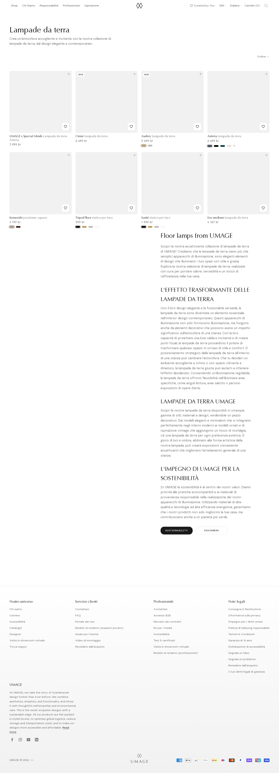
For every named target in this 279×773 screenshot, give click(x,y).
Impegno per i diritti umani (245, 621)
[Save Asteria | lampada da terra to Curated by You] (263, 127)
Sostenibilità (17, 621)
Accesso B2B (162, 615)
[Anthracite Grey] (209, 146)
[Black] (216, 146)
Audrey (158, 136)
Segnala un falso (238, 653)
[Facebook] (11, 740)
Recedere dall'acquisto (90, 646)
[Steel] (150, 145)
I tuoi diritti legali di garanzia (246, 672)
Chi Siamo (28, 6)
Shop (14, 6)
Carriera (14, 615)
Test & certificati (164, 640)
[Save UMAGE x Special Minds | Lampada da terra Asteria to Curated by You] (65, 127)
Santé (155, 217)
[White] (97, 227)
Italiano (235, 5)
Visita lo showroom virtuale (27, 640)
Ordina (261, 56)
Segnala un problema (241, 659)
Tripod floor (94, 217)
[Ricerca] (266, 5)
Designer (15, 634)
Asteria (224, 136)
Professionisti (71, 5)
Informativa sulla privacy (244, 615)
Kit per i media (163, 628)
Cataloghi (15, 628)
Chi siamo (15, 609)
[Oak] (11, 227)
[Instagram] (20, 740)
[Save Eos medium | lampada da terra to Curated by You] (263, 208)
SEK (221, 5)
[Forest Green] (222, 146)
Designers (211, 530)
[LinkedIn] (36, 740)
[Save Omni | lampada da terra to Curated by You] (131, 127)
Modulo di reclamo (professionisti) (176, 653)
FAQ (78, 615)
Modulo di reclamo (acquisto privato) (99, 628)
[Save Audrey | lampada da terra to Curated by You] (197, 127)
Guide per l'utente (87, 634)
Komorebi (28, 217)
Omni (92, 136)
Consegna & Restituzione (244, 609)
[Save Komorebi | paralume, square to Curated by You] (65, 208)
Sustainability (176, 530)
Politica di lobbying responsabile (249, 628)
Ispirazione (91, 6)
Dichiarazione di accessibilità (246, 646)
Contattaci (82, 609)
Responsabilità (49, 6)
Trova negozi (18, 646)
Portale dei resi (84, 621)
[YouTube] (28, 740)
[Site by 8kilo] (32, 760)
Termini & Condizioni (241, 634)
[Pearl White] (229, 146)
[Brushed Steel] (90, 227)
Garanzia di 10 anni (240, 640)
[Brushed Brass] (84, 227)
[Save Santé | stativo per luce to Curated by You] (197, 208)
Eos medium (227, 217)
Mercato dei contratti (167, 621)
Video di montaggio (88, 640)
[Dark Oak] (18, 227)
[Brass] (143, 145)
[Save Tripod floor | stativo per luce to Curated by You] (131, 208)
